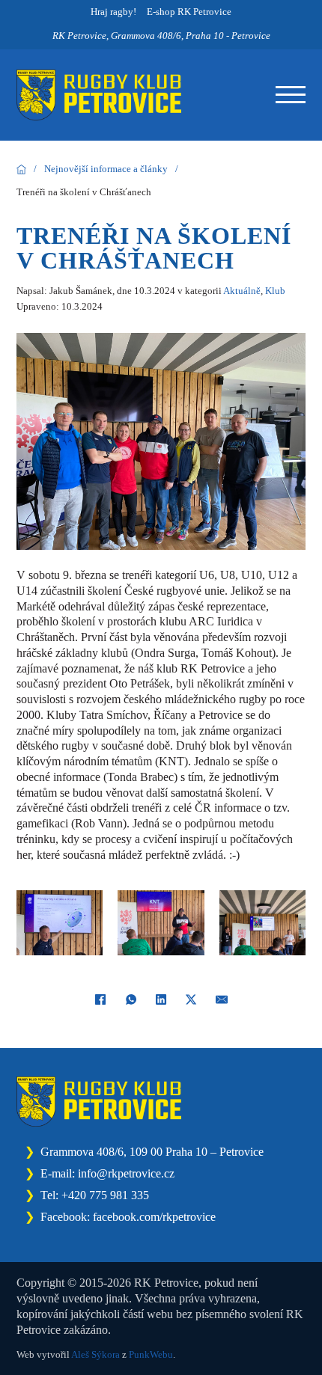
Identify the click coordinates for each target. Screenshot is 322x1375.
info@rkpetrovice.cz (126, 1173)
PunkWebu (151, 1354)
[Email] (222, 999)
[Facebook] (100, 999)
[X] (191, 999)
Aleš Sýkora (95, 1354)
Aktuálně (242, 290)
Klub (275, 290)
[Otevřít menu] (291, 95)
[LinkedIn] (161, 999)
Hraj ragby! (113, 11)
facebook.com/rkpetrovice (154, 1216)
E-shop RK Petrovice (189, 11)
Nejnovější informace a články (106, 168)
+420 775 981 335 (105, 1195)
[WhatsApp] (131, 999)
